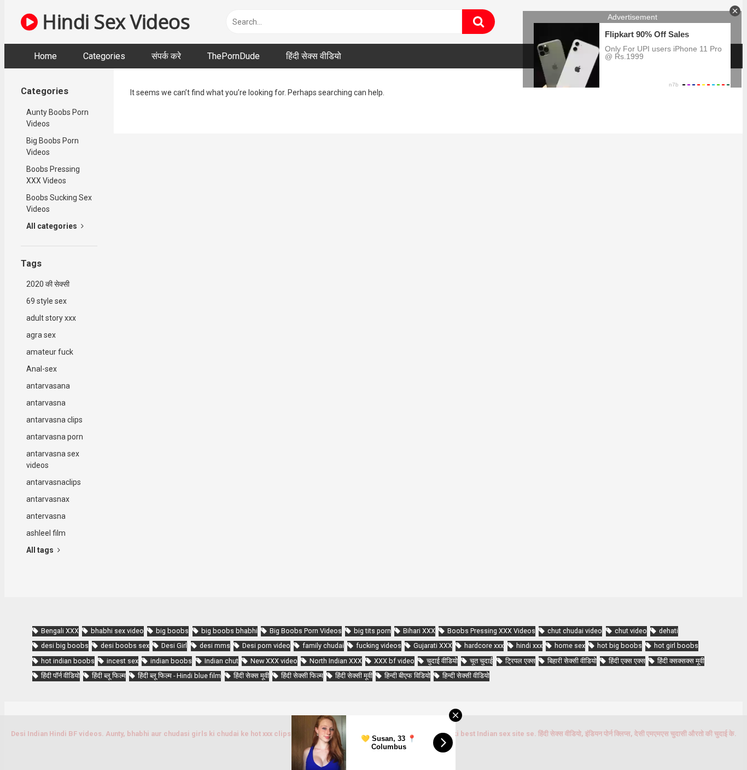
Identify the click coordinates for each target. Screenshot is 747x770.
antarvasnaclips (53, 482)
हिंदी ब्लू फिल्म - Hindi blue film (179, 675)
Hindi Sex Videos (114, 21)
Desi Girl (174, 645)
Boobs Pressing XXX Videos (53, 175)
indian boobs (171, 661)
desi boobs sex (125, 645)
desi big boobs (65, 645)
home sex (570, 645)
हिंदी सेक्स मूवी (251, 675)
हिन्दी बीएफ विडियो (407, 675)
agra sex (41, 335)
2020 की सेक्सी (47, 284)
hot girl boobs (676, 645)
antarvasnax (47, 499)
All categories (52, 226)
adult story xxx (51, 318)
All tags (40, 550)
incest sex (122, 661)
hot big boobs (619, 645)
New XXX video (273, 661)
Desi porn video (266, 645)
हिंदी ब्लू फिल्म (109, 675)
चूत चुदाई (481, 661)
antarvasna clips (54, 419)
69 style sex (46, 301)
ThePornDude (233, 56)
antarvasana (48, 385)
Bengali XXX (60, 631)
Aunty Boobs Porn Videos (57, 118)
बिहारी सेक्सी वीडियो (572, 661)
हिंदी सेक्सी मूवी (353, 675)
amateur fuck (49, 352)
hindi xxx (529, 645)
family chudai (323, 645)
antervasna (46, 516)
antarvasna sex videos (52, 459)
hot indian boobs (68, 661)
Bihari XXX (419, 631)
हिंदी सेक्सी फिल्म (302, 675)
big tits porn (372, 631)
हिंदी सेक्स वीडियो (313, 56)
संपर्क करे (166, 56)
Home (45, 56)
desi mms (215, 645)
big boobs (172, 631)
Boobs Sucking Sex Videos (59, 203)
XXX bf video (394, 661)
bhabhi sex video (117, 631)
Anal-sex (41, 368)
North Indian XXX (336, 661)
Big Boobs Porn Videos (52, 146)
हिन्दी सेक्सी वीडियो (465, 675)
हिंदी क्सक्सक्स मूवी (680, 661)
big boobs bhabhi (229, 631)
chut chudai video (574, 631)
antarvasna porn (54, 436)
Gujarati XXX (432, 645)
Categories (104, 56)
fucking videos (378, 645)
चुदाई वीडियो (442, 661)
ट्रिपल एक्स (520, 661)
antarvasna (46, 402)
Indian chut (221, 661)
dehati (668, 631)
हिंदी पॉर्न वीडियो (60, 675)
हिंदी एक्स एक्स (627, 661)
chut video (631, 631)
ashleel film (46, 533)
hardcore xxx (484, 645)
